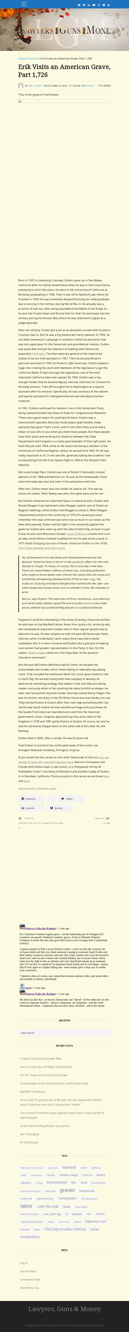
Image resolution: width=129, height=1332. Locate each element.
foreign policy (98, 1182)
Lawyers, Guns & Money (64, 1308)
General (33, 58)
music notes (81, 1206)
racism (100, 1214)
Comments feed (30, 1279)
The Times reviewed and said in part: (41, 548)
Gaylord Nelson (77, 534)
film (73, 1182)
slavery (77, 1221)
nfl (67, 1214)
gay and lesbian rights (31, 1191)
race (89, 1214)
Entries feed (27, 1271)
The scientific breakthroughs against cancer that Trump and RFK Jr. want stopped (62, 1115)
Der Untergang (29, 1134)
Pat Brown (38, 354)
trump (94, 1229)
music (67, 1207)
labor (27, 1206)
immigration (67, 1198)
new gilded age (52, 1214)
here (106, 776)
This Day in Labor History (65, 1229)
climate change (68, 1175)
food (84, 1182)
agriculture (53, 1168)
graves (52, 788)
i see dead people (89, 1198)
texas (37, 1229)
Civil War (51, 1175)
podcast (77, 1214)
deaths (100, 1175)
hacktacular (87, 1191)
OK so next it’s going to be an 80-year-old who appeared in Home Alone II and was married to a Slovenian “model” (61, 1102)
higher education (45, 1198)
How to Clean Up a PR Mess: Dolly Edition (46, 1067)
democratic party (26, 788)
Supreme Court (95, 1221)
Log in (24, 1263)
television (25, 1229)
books (84, 1167)
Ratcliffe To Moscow (32, 1091)
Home (22, 58)
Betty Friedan (37, 653)
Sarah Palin (64, 1222)
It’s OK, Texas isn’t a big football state (44, 1075)
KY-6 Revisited (29, 1142)
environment (57, 1182)
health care (26, 1198)
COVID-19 (87, 1175)
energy (39, 1183)
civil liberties (36, 1175)
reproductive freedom (32, 1221)
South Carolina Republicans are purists (45, 1126)
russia (51, 1221)
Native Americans (30, 1214)
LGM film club (47, 1206)
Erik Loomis (35, 85)
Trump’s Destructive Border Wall (40, 1058)
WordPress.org (29, 1288)
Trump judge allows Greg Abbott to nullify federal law (54, 1083)
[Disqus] (64, 874)
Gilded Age (50, 1191)
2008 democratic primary (32, 1168)
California (95, 1167)
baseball (69, 1167)
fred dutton (42, 788)
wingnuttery (30, 1237)
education (26, 1182)
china (23, 1175)
